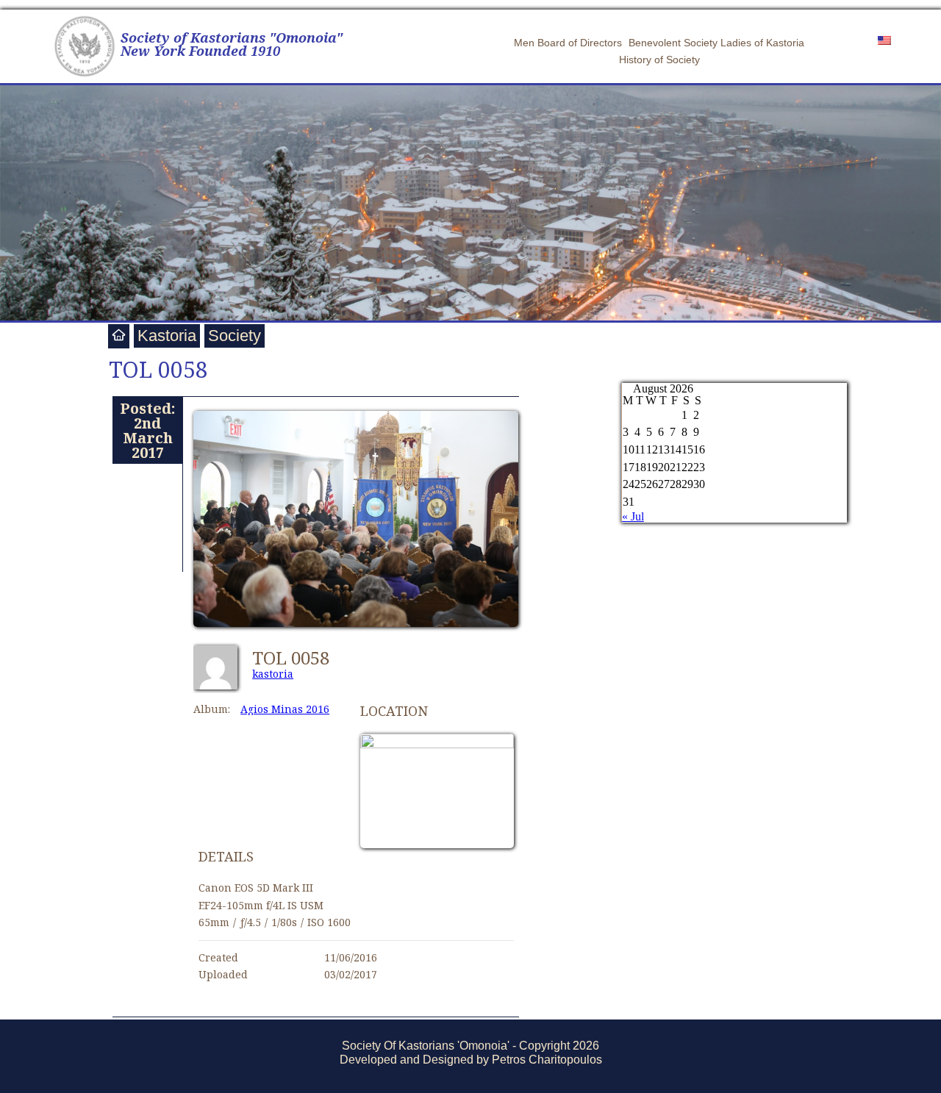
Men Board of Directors (568, 43)
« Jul (633, 516)
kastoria (272, 674)
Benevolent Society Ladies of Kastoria (716, 43)
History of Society (659, 59)
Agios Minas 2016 (284, 709)
